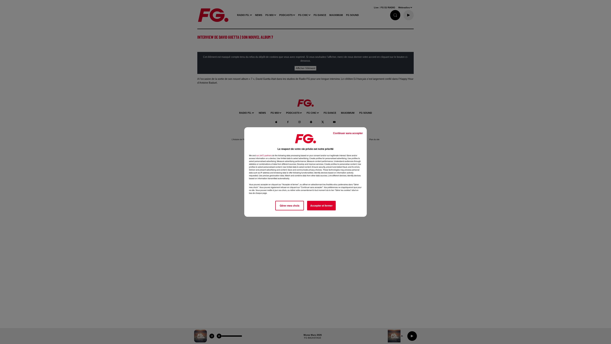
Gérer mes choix (289, 205)
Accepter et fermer (321, 205)
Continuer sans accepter (348, 133)
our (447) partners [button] (264, 155)
